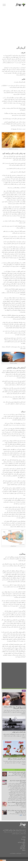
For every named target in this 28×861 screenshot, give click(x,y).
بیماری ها (23, 839)
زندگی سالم (22, 848)
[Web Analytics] (3, 860)
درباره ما (23, 845)
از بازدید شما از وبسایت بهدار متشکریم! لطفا (16, 830)
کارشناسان (22, 846)
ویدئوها (23, 850)
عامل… (20, 815)
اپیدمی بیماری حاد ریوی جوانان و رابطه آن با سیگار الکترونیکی (15, 707)
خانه (24, 840)
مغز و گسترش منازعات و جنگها (17, 759)
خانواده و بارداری (21, 842)
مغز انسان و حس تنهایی (19, 732)
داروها (24, 843)
